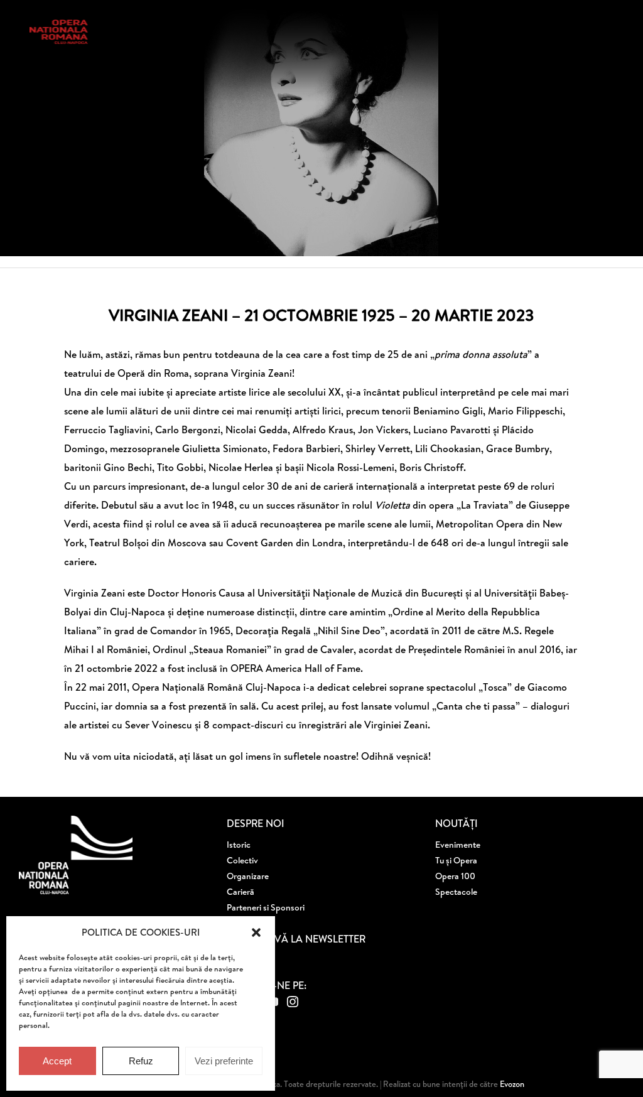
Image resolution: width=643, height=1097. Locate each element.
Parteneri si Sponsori (266, 907)
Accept (57, 1061)
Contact (242, 923)
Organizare (248, 876)
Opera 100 (455, 876)
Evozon (511, 1083)
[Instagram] (292, 1001)
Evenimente (457, 844)
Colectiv (242, 860)
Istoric (239, 844)
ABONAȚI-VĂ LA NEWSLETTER (296, 939)
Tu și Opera (456, 860)
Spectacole (456, 891)
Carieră (240, 891)
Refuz (141, 1061)
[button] (256, 932)
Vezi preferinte (224, 1061)
